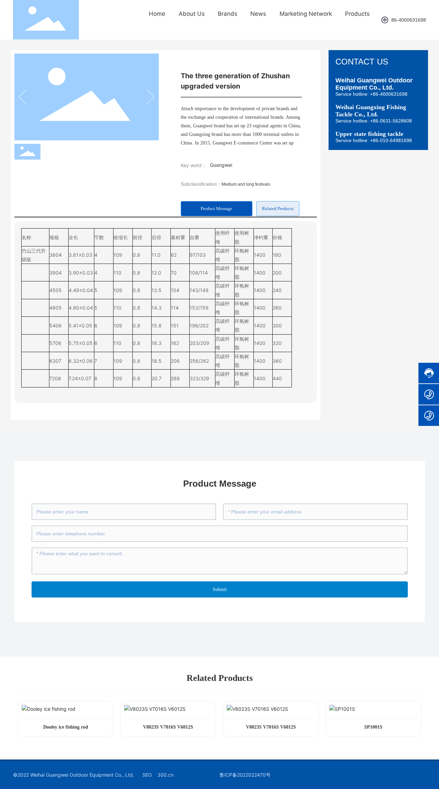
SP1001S (373, 727)
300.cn (165, 775)
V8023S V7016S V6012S (168, 727)
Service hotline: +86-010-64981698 (373, 140)
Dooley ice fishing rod (65, 727)
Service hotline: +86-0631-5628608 (373, 121)
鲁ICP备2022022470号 (245, 775)
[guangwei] (385, 20)
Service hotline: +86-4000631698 (371, 94)
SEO (147, 775)
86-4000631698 (408, 20)
